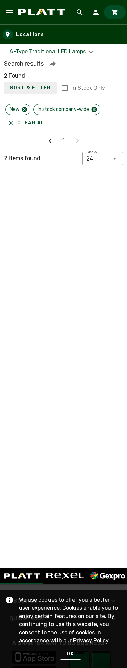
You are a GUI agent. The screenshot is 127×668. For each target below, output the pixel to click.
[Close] (24, 109)
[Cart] (115, 12)
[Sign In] (96, 12)
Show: (92, 152)
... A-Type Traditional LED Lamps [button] (45, 51)
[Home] (42, 12)
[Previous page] (50, 141)
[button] (52, 63)
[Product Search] (79, 12)
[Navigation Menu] (9, 12)
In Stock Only (88, 88)
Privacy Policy (91, 640)
